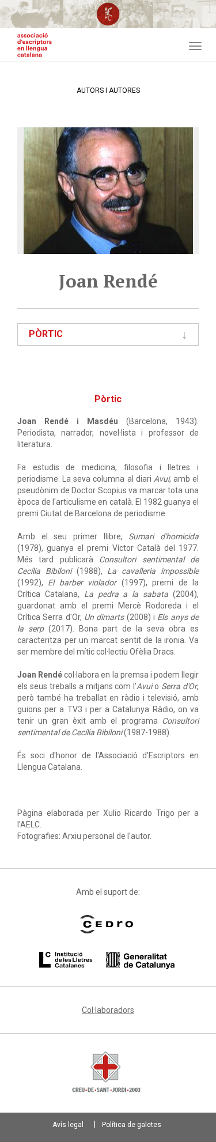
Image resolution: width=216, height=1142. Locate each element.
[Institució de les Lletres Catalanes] (107, 960)
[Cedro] (106, 924)
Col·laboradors (108, 1010)
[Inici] (34, 45)
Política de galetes (131, 1125)
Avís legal (68, 1125)
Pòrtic (46, 333)
